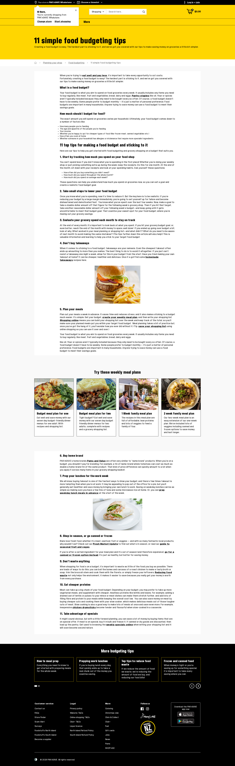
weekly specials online (119, 625)
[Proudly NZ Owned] (148, 727)
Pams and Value (96, 461)
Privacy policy (76, 709)
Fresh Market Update (105, 544)
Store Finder (40, 717)
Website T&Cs (76, 713)
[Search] (144, 12)
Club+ (107, 722)
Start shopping (63, 21)
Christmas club (112, 713)
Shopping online (69, 320)
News (107, 739)
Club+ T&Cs (75, 722)
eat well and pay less (94, 75)
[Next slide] (198, 686)
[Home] (35, 63)
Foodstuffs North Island (45, 731)
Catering (109, 709)
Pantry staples (140, 96)
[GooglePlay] (185, 721)
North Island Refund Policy (82, 731)
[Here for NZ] (148, 716)
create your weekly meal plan (119, 317)
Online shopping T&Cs (80, 717)
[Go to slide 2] (39, 686)
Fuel (107, 726)
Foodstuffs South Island (45, 735)
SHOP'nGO (110, 748)
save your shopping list (152, 326)
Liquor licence (76, 726)
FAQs (37, 713)
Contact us (40, 709)
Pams (107, 744)
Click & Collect (112, 717)
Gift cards (109, 731)
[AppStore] (185, 714)
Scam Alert (40, 722)
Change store (44, 21)
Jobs (107, 735)
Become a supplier (43, 739)
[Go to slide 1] (35, 686)
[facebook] (142, 708)
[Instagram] (147, 708)
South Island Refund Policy (82, 735)
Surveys (38, 726)
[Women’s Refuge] (35, 759)
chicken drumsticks (84, 607)
